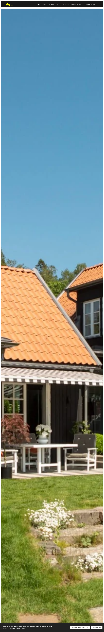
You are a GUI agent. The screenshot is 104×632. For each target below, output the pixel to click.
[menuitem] (39, 4)
